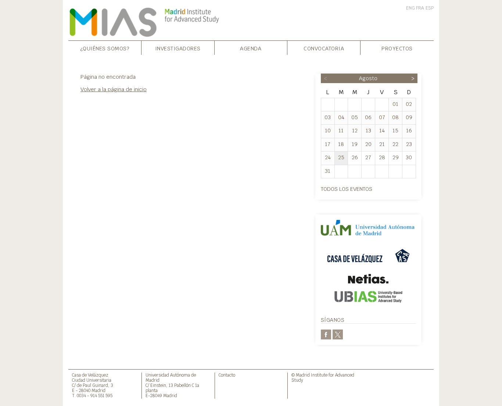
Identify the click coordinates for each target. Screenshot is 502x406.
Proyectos (397, 48)
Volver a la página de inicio (113, 89)
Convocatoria (324, 48)
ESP (430, 8)
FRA (420, 8)
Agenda (250, 48)
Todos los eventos (346, 188)
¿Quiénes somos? (105, 48)
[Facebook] (326, 334)
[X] (338, 334)
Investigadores (178, 48)
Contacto (227, 375)
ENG (410, 8)
